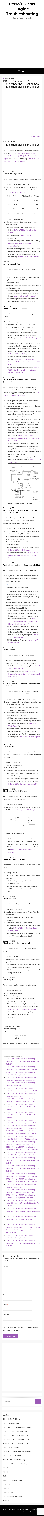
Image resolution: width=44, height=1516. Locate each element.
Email (5, 1305)
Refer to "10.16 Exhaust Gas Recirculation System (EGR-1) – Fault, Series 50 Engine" (19, 155)
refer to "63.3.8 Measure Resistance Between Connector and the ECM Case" (24, 673)
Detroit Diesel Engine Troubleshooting (22, 9)
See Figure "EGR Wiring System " (28, 810)
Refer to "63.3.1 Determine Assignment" (22, 784)
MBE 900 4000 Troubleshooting (14, 1460)
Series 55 (6, 1476)
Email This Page (35, 136)
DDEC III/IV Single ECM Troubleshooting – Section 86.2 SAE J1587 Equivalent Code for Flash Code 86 (23, 1114)
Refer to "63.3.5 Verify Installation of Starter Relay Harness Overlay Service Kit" (24, 438)
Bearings (6, 1415)
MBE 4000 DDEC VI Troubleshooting (16, 1439)
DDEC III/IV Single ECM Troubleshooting (24, 1044)
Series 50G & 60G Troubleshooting (15, 1464)
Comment (7, 1266)
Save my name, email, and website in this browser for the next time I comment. (21, 1328)
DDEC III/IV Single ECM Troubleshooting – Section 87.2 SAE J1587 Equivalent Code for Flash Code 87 (23, 1106)
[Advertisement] (22, 44)
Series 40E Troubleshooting (12, 1480)
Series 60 (6, 1500)
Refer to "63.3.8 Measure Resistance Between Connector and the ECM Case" (24, 362)
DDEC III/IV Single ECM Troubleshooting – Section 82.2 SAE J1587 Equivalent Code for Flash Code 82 (23, 1243)
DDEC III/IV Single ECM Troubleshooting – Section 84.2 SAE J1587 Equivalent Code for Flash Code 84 (23, 1168)
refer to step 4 (26, 235)
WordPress (35, 1512)
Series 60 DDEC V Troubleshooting (15, 1431)
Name (5, 1295)
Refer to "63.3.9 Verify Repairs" (28, 257)
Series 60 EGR (8, 1492)
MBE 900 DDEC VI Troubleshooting (15, 1435)
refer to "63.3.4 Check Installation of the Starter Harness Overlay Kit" (23, 369)
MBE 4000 (6, 1472)
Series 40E (6, 1488)
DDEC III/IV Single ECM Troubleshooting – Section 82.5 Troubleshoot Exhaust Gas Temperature (21, 1219)
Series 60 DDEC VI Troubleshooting (15, 1443)
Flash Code (7, 1046)
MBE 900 (6, 1468)
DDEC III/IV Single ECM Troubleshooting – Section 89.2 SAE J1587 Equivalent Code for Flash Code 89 (23, 1061)
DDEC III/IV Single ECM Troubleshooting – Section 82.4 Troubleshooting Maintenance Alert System (23, 1211)
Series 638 (6, 1484)
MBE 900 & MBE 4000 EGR (12, 1496)
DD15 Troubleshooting (11, 1423)
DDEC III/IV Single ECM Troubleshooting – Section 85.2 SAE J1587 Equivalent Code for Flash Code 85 (23, 1160)
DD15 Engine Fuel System (12, 1419)
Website (6, 1315)
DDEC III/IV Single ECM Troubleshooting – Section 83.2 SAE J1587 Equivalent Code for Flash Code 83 (23, 1203)
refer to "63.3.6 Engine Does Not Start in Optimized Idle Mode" (23, 555)
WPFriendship (20, 1512)
